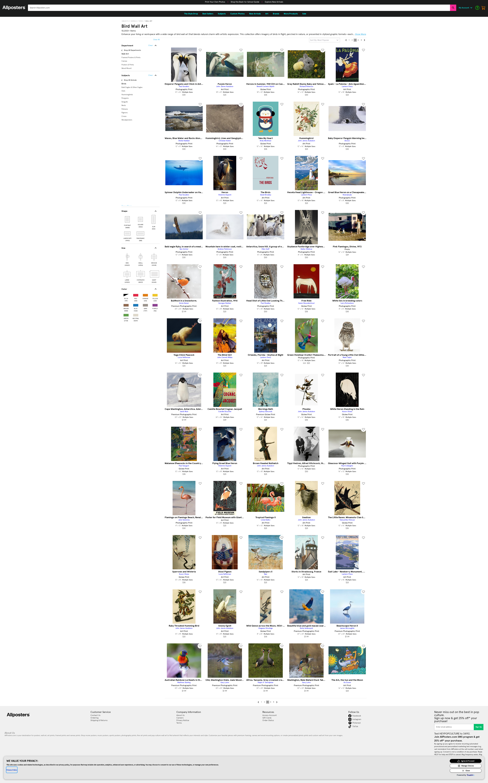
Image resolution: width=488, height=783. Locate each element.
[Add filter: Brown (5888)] (126, 305)
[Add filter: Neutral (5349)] (136, 314)
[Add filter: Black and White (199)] (126, 294)
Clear (150, 75)
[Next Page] (364, 40)
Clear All (156, 40)
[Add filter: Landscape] (127, 233)
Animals (134, 21)
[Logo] (14, 7)
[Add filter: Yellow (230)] (155, 294)
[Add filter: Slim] (154, 219)
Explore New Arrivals (274, 2)
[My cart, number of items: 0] (483, 8)
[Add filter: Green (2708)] (126, 314)
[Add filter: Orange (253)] (145, 294)
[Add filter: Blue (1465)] (136, 305)
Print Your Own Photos (215, 2)
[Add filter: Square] (140, 219)
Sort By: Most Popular (319, 40)
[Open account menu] (471, 8)
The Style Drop (191, 14)
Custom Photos (237, 14)
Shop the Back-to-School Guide (245, 2)
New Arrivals (255, 14)
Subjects (125, 21)
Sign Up (479, 727)
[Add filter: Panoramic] (141, 233)
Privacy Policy (11, 770)
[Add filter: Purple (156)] (155, 305)
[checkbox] (127, 259)
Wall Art (149, 21)
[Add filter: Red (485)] (136, 294)
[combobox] (239, 8)
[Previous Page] (346, 40)
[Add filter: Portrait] (127, 219)
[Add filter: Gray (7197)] (145, 305)
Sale (304, 14)
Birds (141, 21)
